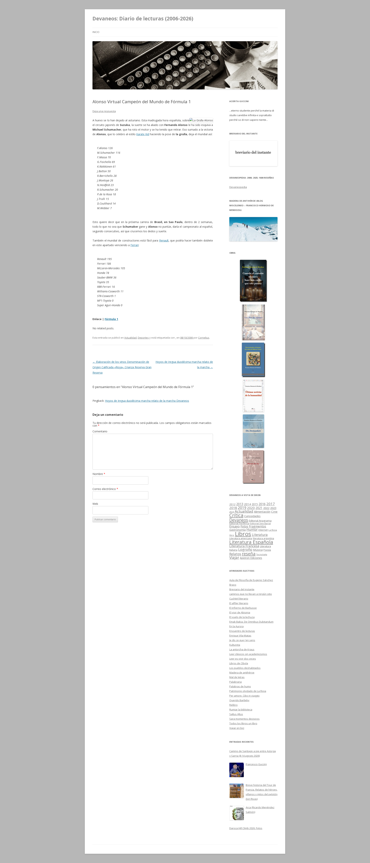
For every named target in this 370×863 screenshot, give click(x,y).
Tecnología (261, 554)
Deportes (143, 337)
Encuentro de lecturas (242, 631)
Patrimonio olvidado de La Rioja (247, 691)
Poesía (267, 550)
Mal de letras (237, 677)
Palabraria (235, 682)
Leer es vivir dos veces (242, 658)
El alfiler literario (238, 603)
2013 (239, 504)
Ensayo (234, 526)
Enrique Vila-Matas (240, 635)
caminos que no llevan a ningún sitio (250, 594)
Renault (164, 240)
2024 (231, 511)
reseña (249, 553)
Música (258, 550)
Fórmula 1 (111, 319)
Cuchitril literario (238, 598)
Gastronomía (237, 530)
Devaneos (238, 520)
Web (95, 504)
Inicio (95, 32)
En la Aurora (236, 626)
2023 (273, 508)
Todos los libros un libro (243, 723)
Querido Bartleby (239, 700)
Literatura (260, 535)
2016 (262, 504)
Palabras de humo (240, 686)
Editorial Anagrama (260, 520)
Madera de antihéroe (241, 672)
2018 (233, 508)
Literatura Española (251, 542)
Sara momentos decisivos (244, 718)
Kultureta (234, 645)
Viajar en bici (236, 728)
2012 (232, 504)
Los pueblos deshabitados (245, 668)
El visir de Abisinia (239, 612)
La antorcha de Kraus (241, 649)
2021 (259, 508)
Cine (274, 511)
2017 (270, 503)
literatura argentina (263, 538)
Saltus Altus (236, 714)
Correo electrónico (105, 489)
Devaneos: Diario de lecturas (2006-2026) (142, 18)
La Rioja (272, 529)
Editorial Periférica (239, 523)
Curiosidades (252, 516)
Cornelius (203, 337)
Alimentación (262, 511)
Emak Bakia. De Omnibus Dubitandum (251, 621)
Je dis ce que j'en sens (242, 640)
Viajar (234, 557)
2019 (242, 507)
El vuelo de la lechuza (242, 617)
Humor (252, 529)
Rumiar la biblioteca (240, 709)
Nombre (98, 474)
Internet (263, 530)
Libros (243, 534)
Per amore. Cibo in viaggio (244, 695)
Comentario (99, 431)
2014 (247, 504)
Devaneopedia (238, 187)
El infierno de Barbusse (243, 608)
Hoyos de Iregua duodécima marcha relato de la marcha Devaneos (147, 401)
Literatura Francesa (244, 546)
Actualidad (130, 337)
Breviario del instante (241, 589)
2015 (255, 504)
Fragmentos (257, 526)
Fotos (244, 526)
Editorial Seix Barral (260, 523)
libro (231, 535)
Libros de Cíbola (238, 663)
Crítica (236, 515)
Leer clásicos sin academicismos (248, 654)
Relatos (235, 554)
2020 (251, 508)
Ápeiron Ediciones (251, 558)
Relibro (233, 705)
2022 (266, 508)
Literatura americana (240, 538)
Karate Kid (142, 134)
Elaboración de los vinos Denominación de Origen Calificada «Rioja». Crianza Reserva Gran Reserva (121, 367)
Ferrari (134, 245)
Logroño (245, 549)
